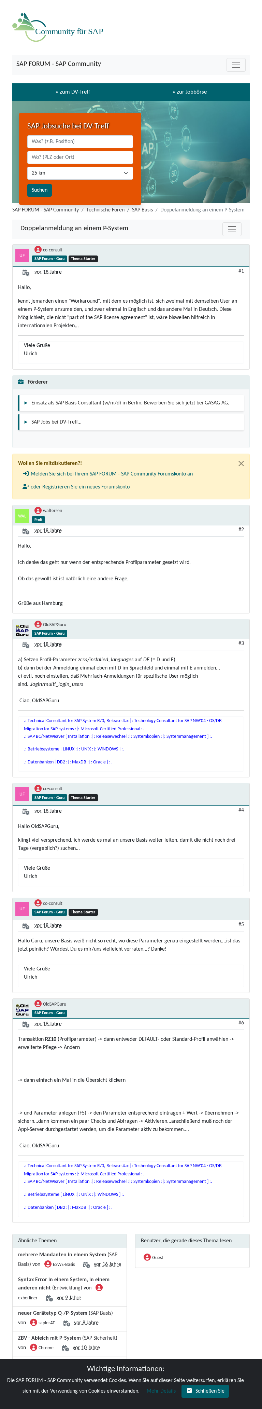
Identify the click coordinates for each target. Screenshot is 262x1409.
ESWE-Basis (64, 1264)
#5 (241, 924)
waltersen (52, 510)
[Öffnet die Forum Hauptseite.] (59, 27)
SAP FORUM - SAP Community (58, 64)
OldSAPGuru (54, 624)
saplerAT (47, 1323)
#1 (241, 271)
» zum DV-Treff (72, 92)
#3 (241, 643)
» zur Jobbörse (189, 92)
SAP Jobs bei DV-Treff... (56, 422)
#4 (241, 810)
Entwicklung (67, 1288)
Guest (157, 1257)
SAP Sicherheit (100, 1338)
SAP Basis (142, 210)
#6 (241, 1023)
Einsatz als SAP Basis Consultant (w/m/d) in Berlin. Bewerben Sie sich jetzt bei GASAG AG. (130, 403)
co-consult (52, 250)
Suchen (39, 190)
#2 (241, 530)
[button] (107, 474)
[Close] (241, 463)
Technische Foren (105, 210)
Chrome (46, 1348)
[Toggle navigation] (236, 65)
